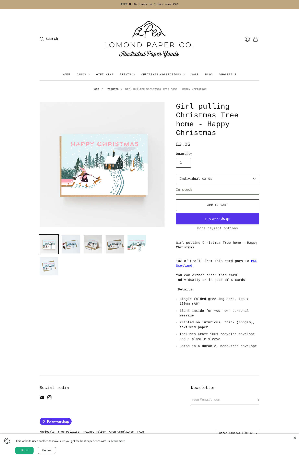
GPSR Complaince (121, 431)
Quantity (184, 154)
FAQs (140, 431)
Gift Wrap (104, 74)
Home (66, 74)
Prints (125, 74)
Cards (81, 74)
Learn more (118, 441)
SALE (195, 74)
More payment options (217, 228)
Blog (209, 74)
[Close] (295, 438)
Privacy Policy (94, 431)
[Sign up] (256, 400)
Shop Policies (68, 431)
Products (112, 89)
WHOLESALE (228, 74)
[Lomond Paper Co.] (149, 39)
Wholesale (47, 431)
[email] (42, 398)
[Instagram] (49, 398)
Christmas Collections (161, 74)
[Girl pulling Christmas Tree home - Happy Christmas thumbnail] (49, 244)
